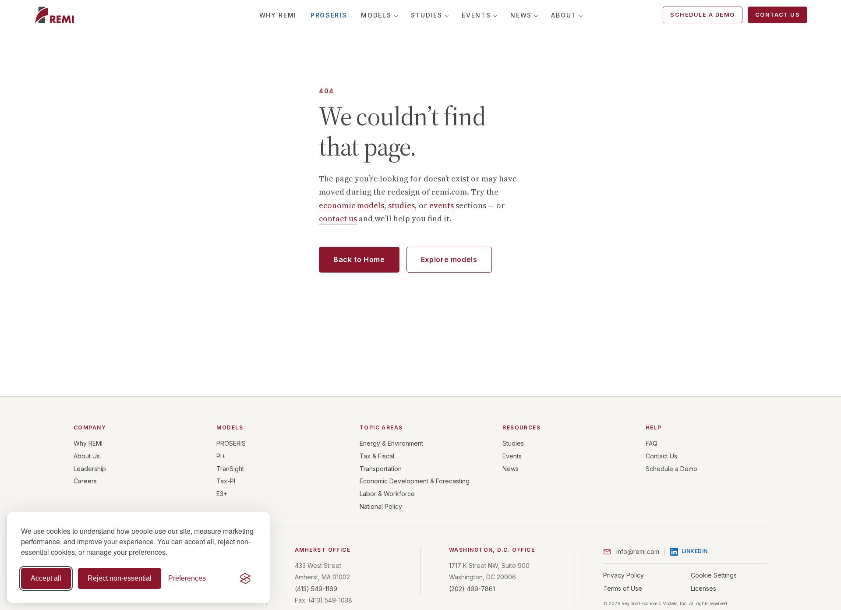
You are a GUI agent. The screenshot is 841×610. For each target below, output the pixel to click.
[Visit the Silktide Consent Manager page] (245, 578)
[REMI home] (54, 15)
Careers (85, 481)
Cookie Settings (714, 575)
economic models (351, 205)
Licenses (703, 588)
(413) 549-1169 (316, 588)
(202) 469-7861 (472, 588)
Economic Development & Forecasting (415, 481)
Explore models (449, 259)
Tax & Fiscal (377, 456)
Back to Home (359, 259)
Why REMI (278, 15)
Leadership (90, 468)
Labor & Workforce (387, 493)
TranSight (230, 468)
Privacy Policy (623, 575)
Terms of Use (622, 588)
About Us (87, 456)
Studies (426, 15)
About (563, 15)
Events (476, 15)
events (441, 205)
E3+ (221, 493)
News (521, 15)
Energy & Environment (391, 443)
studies (401, 205)
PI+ (221, 456)
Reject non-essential (120, 578)
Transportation (381, 468)
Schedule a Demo (702, 14)
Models (376, 15)
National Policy (381, 506)
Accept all (46, 578)
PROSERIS (329, 15)
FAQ (651, 443)
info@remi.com (637, 551)
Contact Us (777, 14)
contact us (338, 218)
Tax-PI (225, 481)
